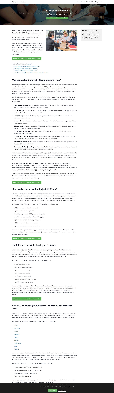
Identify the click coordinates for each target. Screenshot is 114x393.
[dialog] (57, 388)
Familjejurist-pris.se (18, 2)
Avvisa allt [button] (62, 390)
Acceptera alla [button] (53, 390)
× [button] (112, 384)
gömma (29, 64)
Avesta (16, 340)
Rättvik (16, 337)
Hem (77, 2)
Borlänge (17, 328)
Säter (16, 346)
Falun (16, 331)
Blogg (97, 2)
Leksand (16, 334)
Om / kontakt (89, 2)
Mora (16, 325)
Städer (82, 2)
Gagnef (16, 349)
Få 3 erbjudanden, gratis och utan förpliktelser (57, 17)
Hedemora (17, 343)
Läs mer (69, 387)
